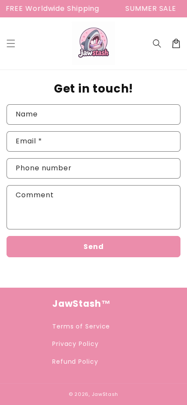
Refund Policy (75, 361)
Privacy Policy (75, 343)
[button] (10, 43)
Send (93, 247)
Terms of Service (81, 326)
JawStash (105, 394)
